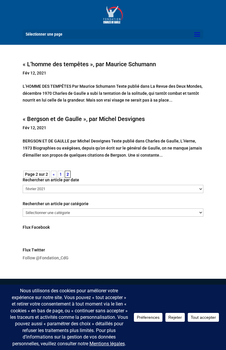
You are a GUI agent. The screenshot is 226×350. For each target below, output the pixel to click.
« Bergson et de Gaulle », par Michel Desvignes (84, 118)
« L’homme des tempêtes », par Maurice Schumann (89, 64)
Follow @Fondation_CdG (46, 258)
